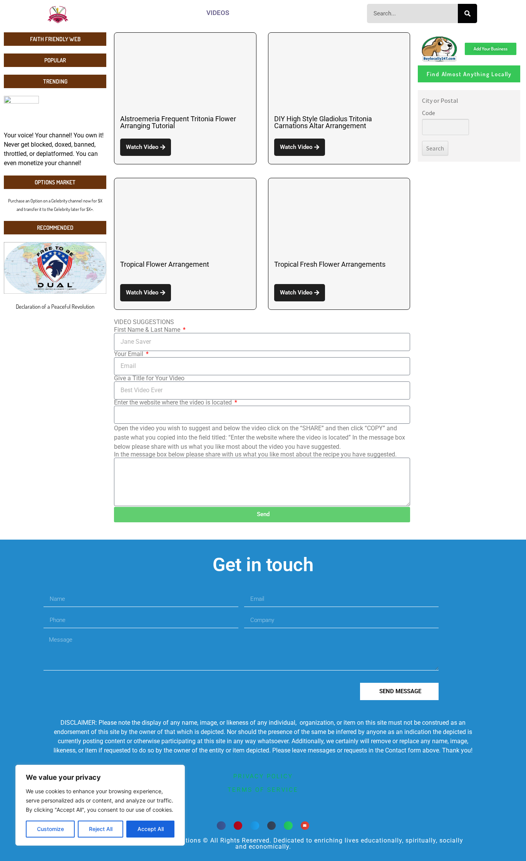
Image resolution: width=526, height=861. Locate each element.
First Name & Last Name (148, 330)
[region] (100, 805)
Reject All (100, 829)
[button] (221, 825)
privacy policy (263, 776)
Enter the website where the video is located (173, 403)
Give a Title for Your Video (149, 378)
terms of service (263, 789)
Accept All (150, 829)
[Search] (467, 13)
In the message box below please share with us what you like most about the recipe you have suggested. (255, 454)
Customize (50, 829)
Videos (217, 13)
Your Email (129, 354)
